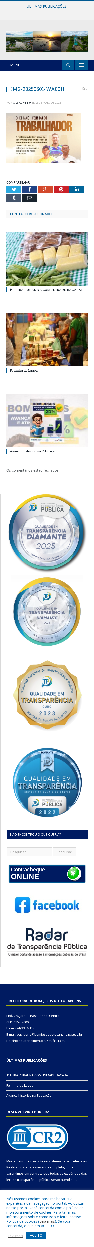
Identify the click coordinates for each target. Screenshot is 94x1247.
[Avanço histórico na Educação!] (47, 420)
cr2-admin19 (22, 102)
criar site (36, 1161)
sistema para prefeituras (68, 1161)
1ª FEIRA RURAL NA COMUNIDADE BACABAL (46, 289)
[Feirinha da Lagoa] (47, 339)
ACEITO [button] (36, 1235)
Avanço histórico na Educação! (33, 451)
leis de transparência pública (28, 1179)
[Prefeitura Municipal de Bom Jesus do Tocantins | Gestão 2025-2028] (47, 40)
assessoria (40, 1167)
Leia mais (47, 1221)
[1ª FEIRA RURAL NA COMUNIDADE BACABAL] (47, 259)
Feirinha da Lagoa (45, 11)
